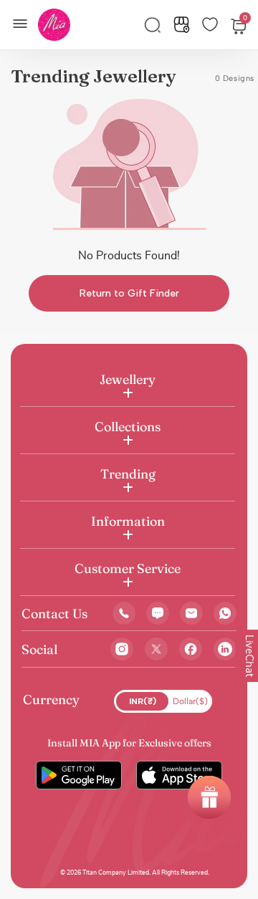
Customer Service (128, 568)
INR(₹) (142, 701)
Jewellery (128, 379)
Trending (128, 474)
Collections (128, 426)
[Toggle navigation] (24, 22)
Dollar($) (190, 701)
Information (128, 521)
